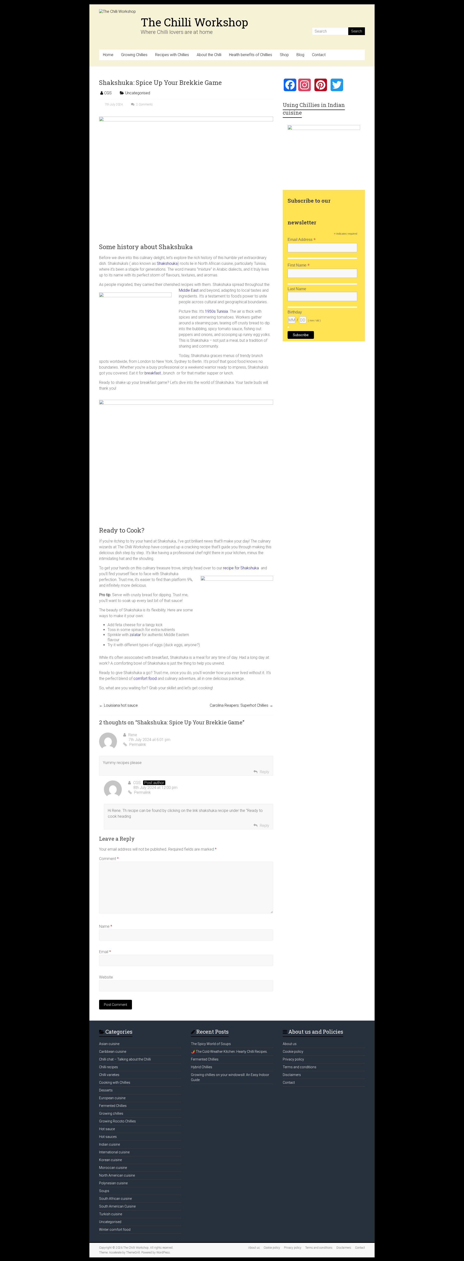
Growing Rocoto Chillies (117, 1121)
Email (105, 951)
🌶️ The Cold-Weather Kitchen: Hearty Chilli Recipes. (229, 1051)
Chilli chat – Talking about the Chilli (125, 1059)
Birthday (295, 312)
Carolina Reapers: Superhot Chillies (241, 705)
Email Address (302, 239)
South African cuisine (115, 1199)
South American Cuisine (117, 1206)
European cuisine (112, 1098)
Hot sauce (107, 1129)
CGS (108, 93)
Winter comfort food (114, 1229)
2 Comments (144, 104)
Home (108, 54)
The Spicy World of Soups (211, 1044)
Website (106, 977)
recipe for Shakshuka (241, 568)
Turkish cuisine (110, 1214)
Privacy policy (293, 1059)
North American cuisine (117, 1175)
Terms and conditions (299, 1067)
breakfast (153, 373)
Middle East (188, 290)
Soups (104, 1191)
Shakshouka (167, 263)
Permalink (137, 744)
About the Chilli (209, 54)
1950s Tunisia (216, 311)
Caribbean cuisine (112, 1051)
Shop (284, 54)
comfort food (144, 678)
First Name (299, 265)
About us (290, 1044)
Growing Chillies (134, 54)
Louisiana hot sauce (118, 705)
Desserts (106, 1090)
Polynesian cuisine (113, 1183)
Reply (264, 772)
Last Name (297, 289)
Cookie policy (293, 1051)
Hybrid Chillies (201, 1067)
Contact (319, 54)
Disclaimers (292, 1075)
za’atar (135, 634)
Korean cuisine (110, 1160)
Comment (109, 858)
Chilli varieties (109, 1075)
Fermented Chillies (113, 1106)
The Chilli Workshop (194, 22)
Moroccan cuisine (113, 1168)
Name (105, 926)
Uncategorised (137, 93)
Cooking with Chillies (114, 1082)
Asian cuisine (109, 1044)
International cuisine (114, 1152)
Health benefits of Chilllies (250, 54)
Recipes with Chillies (172, 54)
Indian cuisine (109, 1144)
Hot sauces (108, 1137)
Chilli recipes (108, 1067)
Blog (300, 54)
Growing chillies (111, 1113)
